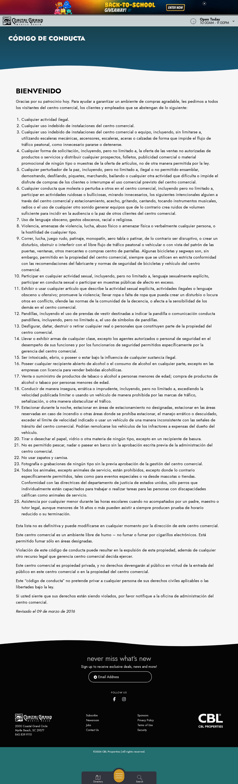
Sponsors (142, 715)
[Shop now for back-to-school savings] (175, 7)
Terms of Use (145, 725)
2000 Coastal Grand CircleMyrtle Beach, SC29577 (31, 728)
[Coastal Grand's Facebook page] (115, 698)
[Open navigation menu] (119, 776)
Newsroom (92, 720)
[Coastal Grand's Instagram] (124, 698)
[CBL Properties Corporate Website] (198, 721)
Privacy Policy (145, 720)
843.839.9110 (23, 735)
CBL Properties (111, 751)
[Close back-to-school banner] (204, 3)
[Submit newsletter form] (145, 677)
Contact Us (92, 730)
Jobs (88, 725)
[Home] (90, 21)
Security (142, 730)
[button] (216, 21)
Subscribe (92, 715)
